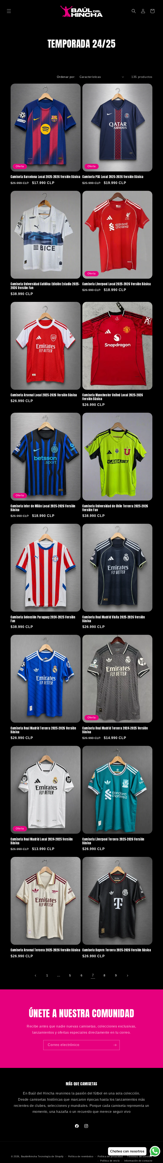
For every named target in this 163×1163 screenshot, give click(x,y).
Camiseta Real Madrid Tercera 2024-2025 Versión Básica (115, 730)
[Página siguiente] (127, 975)
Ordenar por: (66, 76)
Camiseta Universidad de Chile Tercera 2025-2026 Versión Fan (115, 508)
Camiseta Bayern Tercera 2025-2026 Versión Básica (116, 950)
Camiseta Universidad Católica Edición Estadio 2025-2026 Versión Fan (45, 286)
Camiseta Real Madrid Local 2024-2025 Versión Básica (42, 841)
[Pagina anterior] (35, 975)
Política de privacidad (110, 1156)
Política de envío (110, 1160)
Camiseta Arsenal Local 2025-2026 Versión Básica (44, 395)
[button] (9, 11)
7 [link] (93, 975)
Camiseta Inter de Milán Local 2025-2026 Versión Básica (43, 508)
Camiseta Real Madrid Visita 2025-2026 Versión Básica (113, 619)
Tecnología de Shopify (51, 1156)
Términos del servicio (139, 1156)
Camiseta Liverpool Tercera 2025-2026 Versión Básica (113, 841)
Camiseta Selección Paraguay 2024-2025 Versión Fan (43, 619)
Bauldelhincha (29, 1156)
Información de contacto (138, 1160)
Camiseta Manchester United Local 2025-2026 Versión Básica (112, 397)
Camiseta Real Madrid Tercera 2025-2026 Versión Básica (43, 730)
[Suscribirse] (114, 1045)
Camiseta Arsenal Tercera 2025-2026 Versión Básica (45, 950)
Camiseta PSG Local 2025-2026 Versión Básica (112, 177)
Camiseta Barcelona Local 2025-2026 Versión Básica (45, 177)
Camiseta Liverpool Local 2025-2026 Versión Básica (116, 284)
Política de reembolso (80, 1156)
